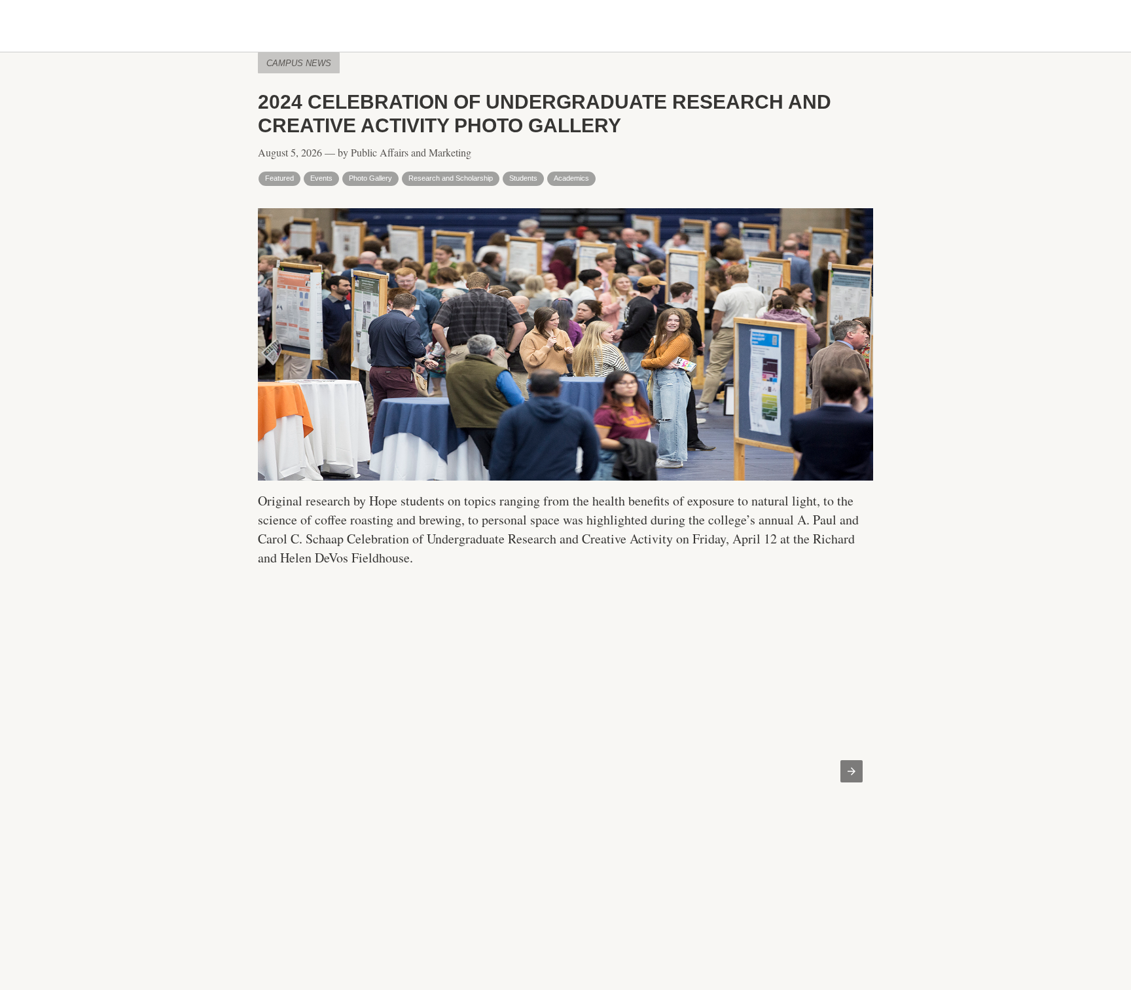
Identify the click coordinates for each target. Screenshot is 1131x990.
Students (523, 178)
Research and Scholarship (450, 178)
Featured (279, 178)
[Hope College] (565, 27)
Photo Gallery (370, 178)
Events (321, 178)
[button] (851, 771)
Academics (571, 178)
